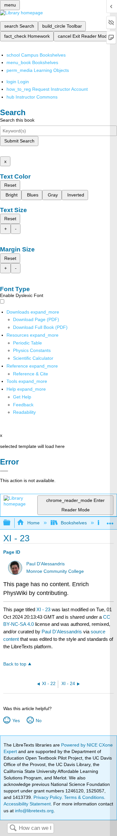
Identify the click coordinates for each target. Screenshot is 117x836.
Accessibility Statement (27, 803)
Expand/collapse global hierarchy (11, 523)
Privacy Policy (47, 797)
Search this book (17, 120)
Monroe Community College (55, 571)
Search (13, 828)
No (38, 720)
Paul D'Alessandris (45, 563)
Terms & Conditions (84, 797)
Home (33, 522)
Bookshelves (73, 522)
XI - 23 (43, 609)
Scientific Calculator (33, 358)
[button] (23, 404)
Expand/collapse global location (110, 521)
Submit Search (19, 140)
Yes (16, 720)
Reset (10, 185)
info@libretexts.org (34, 810)
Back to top (14, 664)
